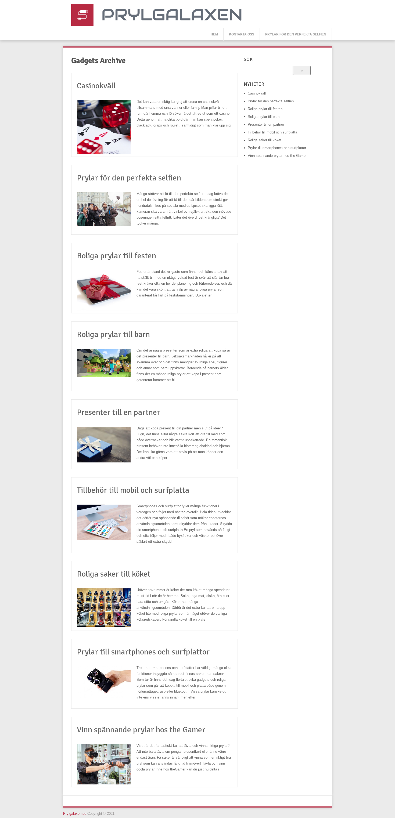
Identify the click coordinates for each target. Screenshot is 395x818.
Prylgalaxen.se (74, 814)
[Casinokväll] (107, 128)
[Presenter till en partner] (107, 446)
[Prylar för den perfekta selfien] (107, 210)
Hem (214, 34)
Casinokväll (96, 86)
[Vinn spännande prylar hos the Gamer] (107, 765)
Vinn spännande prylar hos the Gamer (141, 730)
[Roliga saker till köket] (107, 608)
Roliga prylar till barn (113, 334)
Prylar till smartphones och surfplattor (143, 652)
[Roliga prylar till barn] (107, 364)
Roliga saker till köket (113, 574)
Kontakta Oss (241, 34)
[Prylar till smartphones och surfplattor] (107, 683)
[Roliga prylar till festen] (107, 291)
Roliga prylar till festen (116, 256)
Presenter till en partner (118, 412)
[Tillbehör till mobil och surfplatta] (107, 524)
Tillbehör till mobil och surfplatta (133, 490)
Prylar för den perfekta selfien (295, 34)
